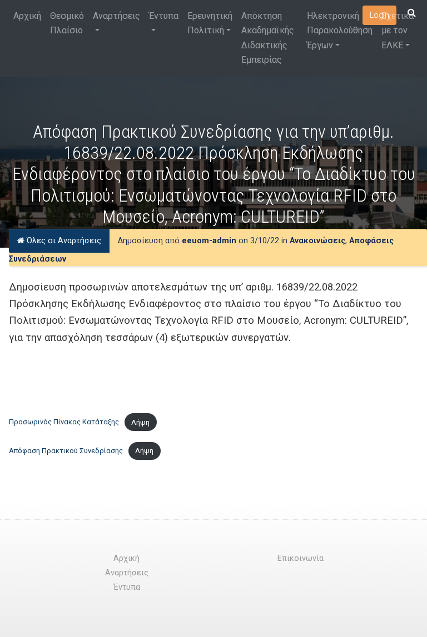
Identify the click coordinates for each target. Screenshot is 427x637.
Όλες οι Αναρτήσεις (62, 240)
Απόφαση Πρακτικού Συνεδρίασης (66, 451)
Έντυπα (163, 16)
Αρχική (27, 16)
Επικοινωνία (300, 558)
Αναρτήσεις (116, 16)
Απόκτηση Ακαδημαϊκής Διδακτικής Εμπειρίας (267, 38)
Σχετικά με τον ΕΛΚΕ (397, 31)
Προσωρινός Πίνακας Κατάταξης (64, 422)
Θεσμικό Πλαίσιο (67, 23)
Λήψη (140, 422)
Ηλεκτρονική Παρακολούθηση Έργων (340, 31)
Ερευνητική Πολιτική (209, 23)
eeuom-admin (209, 240)
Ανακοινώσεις (317, 240)
